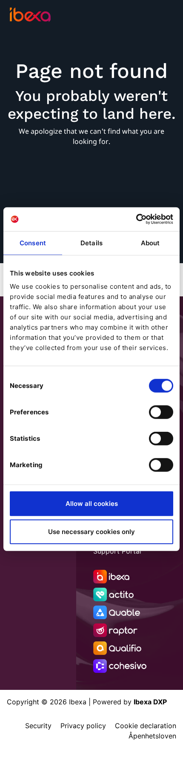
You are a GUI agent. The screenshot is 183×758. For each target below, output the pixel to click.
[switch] (161, 412)
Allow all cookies (92, 504)
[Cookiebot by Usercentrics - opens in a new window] (136, 219)
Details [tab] (91, 242)
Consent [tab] (33, 242)
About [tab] (150, 242)
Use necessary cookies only (91, 531)
